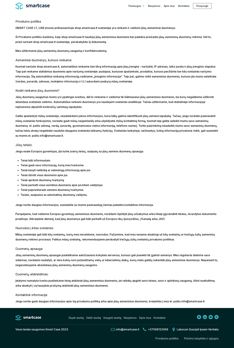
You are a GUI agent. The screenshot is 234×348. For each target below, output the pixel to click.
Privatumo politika (166, 338)
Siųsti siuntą (76, 317)
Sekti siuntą (93, 317)
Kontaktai (159, 317)
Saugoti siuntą (112, 317)
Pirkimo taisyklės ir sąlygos (201, 338)
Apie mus (145, 317)
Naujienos (130, 317)
